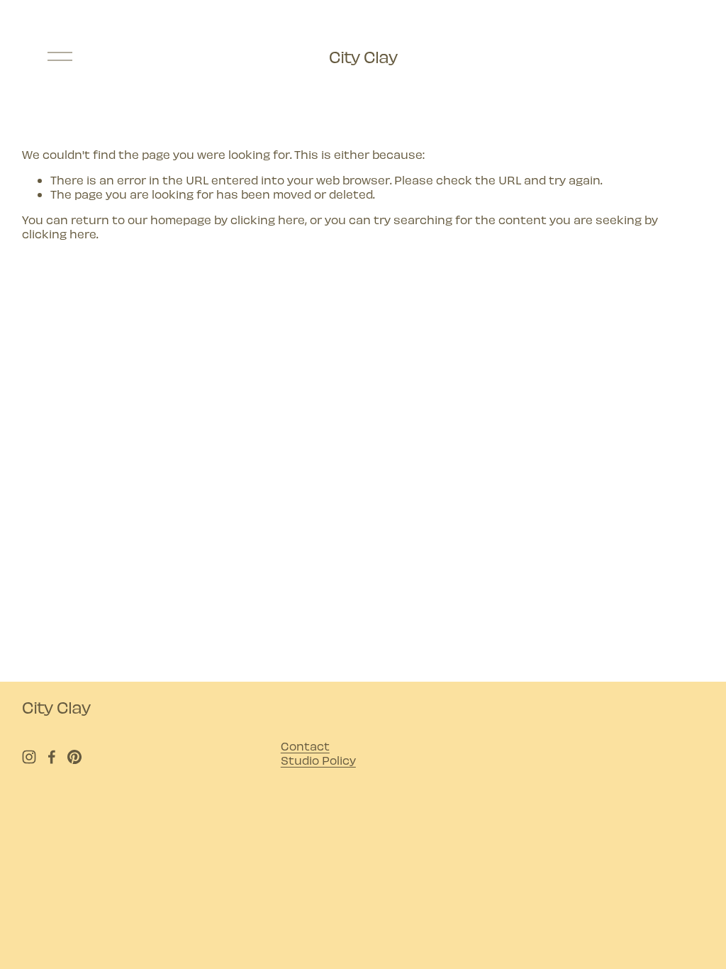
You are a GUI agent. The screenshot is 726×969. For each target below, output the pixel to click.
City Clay (363, 56)
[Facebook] (52, 757)
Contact (305, 745)
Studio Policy (318, 760)
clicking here (267, 219)
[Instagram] (29, 757)
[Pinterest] (74, 757)
